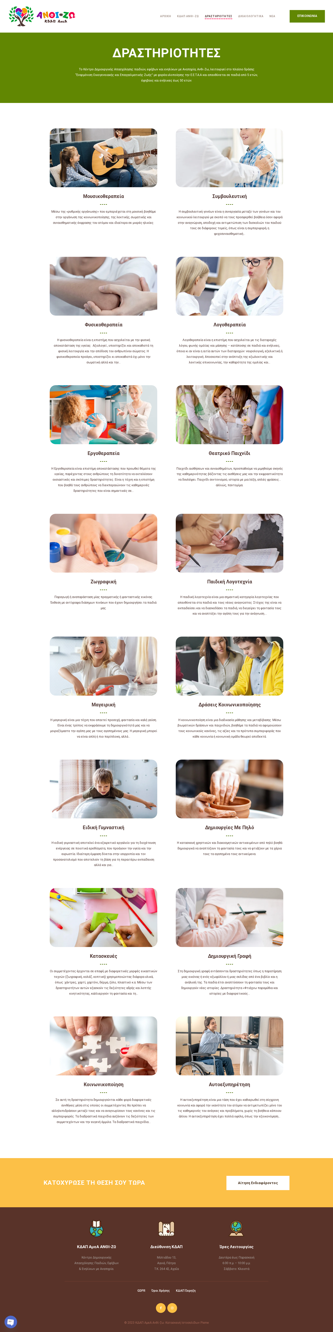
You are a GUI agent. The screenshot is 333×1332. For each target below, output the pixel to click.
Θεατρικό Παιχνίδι (229, 453)
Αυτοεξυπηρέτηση (229, 1084)
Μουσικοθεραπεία (103, 196)
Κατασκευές (103, 956)
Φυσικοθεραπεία (103, 325)
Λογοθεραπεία (230, 325)
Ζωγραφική (103, 582)
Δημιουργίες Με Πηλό (229, 827)
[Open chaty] (11, 1322)
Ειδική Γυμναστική (103, 827)
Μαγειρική (103, 705)
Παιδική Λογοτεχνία (229, 582)
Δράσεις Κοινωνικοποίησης (229, 705)
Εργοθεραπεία (103, 453)
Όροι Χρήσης (160, 1290)
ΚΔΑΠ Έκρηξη (186, 1290)
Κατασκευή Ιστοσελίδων (182, 1322)
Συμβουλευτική (229, 196)
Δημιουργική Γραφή (229, 956)
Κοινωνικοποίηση (104, 1084)
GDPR (141, 1290)
